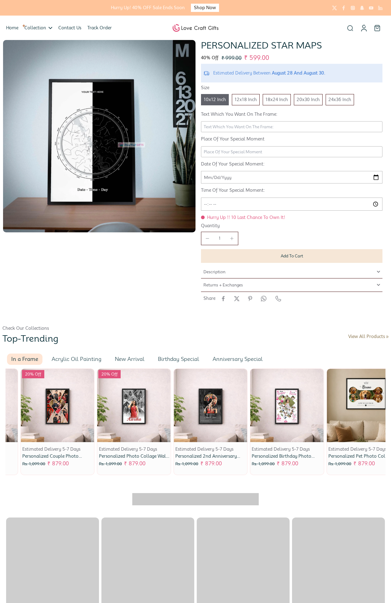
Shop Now (48, 7)
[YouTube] (371, 8)
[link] (387, 337)
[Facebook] (343, 8)
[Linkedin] (380, 8)
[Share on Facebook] (223, 298)
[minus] (207, 238)
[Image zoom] (99, 136)
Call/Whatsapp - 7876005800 (308, 8)
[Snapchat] (362, 8)
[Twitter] (334, 8)
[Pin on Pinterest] (250, 298)
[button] (291, 256)
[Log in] (363, 28)
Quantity (210, 225)
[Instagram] (352, 8)
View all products (366, 336)
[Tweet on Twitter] (236, 298)
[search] (350, 28)
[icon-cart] (377, 28)
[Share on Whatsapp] (263, 298)
